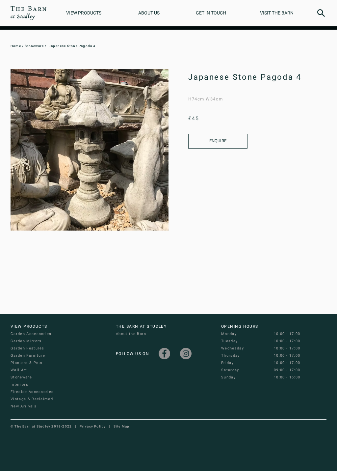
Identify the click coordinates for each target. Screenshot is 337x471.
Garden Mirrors (26, 341)
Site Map (122, 426)
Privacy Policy (93, 426)
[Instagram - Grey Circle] (186, 353)
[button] (321, 13)
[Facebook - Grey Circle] (164, 353)
